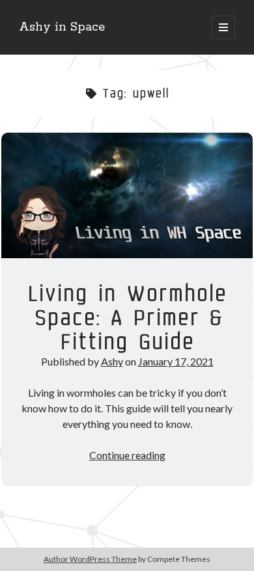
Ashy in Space (62, 27)
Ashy (112, 361)
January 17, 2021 (176, 361)
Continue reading (127, 455)
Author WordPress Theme (90, 559)
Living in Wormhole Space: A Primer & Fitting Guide (127, 195)
